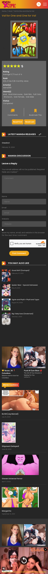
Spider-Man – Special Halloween (25, 285)
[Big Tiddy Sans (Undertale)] (6, 318)
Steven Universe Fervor (12, 478)
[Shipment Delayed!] (9, 432)
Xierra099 (7, 87)
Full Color (37, 94)
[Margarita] (20, 497)
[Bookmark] (35, 111)
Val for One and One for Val (24, 11)
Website (5, 219)
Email (4, 207)
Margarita (6, 511)
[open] (45, 4)
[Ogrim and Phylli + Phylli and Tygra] (6, 304)
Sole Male (30, 97)
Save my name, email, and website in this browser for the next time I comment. (23, 233)
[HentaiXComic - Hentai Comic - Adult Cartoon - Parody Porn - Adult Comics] (9, 4)
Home (4, 11)
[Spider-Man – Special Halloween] (6, 290)
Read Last (29, 122)
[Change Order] (40, 134)
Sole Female (19, 97)
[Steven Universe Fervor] (20, 464)
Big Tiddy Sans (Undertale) (22, 314)
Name (4, 196)
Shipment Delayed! (10, 446)
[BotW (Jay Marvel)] (20, 400)
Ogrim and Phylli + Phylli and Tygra (25, 299)
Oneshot (6, 143)
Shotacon (8, 97)
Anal (10, 11)
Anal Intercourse (15, 94)
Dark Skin (28, 94)
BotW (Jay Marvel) (10, 414)
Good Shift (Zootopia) (20, 270)
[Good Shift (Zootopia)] (6, 275)
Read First (17, 122)
